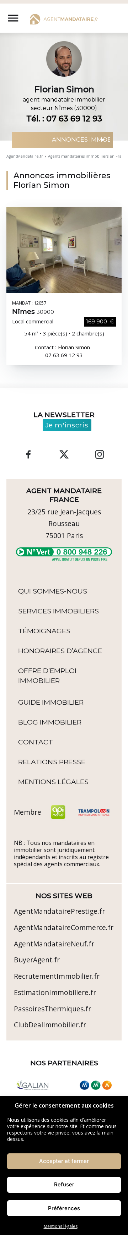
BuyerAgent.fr (37, 959)
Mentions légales (61, 1226)
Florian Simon (74, 347)
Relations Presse (51, 762)
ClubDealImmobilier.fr (50, 1024)
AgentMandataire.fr (24, 156)
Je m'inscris (67, 425)
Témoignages (44, 631)
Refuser (64, 1184)
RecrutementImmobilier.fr (57, 976)
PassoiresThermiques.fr (52, 1008)
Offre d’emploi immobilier (47, 675)
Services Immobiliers (58, 611)
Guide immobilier (51, 702)
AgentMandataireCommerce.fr (63, 927)
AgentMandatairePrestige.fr (59, 911)
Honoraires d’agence (60, 650)
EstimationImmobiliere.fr (55, 992)
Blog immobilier (49, 722)
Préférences (64, 1208)
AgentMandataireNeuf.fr (54, 944)
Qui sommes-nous (52, 591)
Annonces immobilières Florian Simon (62, 180)
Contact (35, 742)
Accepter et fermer (64, 1161)
